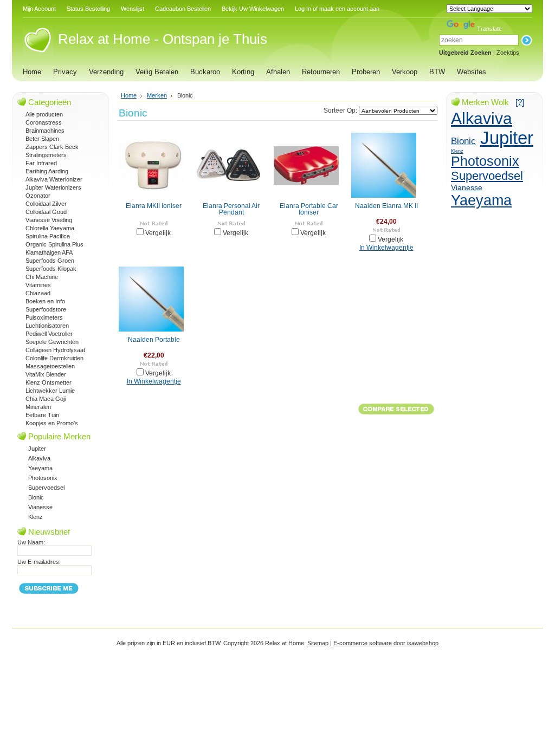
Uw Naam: (31, 542)
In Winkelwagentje (386, 247)
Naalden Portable (154, 339)
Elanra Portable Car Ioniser (309, 209)
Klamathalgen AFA (49, 252)
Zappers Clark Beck (52, 147)
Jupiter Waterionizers (53, 187)
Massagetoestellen (50, 366)
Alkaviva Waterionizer (53, 179)
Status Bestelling (88, 8)
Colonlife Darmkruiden (54, 358)
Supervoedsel (46, 487)
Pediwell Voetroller (49, 333)
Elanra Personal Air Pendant (231, 209)
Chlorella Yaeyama (49, 228)
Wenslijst (132, 8)
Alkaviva (39, 458)
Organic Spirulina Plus (54, 244)
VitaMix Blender (45, 374)
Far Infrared (41, 163)
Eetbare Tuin (42, 415)
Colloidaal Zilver (46, 203)
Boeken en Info (45, 301)
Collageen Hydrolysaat (55, 350)
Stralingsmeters (46, 155)
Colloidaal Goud (46, 212)
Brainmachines (44, 130)
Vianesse (40, 507)
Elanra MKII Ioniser (154, 206)
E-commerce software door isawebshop (385, 643)
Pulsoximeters (44, 317)
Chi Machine (41, 277)
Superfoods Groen (49, 260)
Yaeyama (40, 468)
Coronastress (43, 122)
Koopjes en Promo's (51, 423)
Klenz (35, 517)
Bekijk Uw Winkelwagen (253, 8)
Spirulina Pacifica (47, 236)
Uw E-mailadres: (39, 562)
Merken (157, 95)
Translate (489, 28)
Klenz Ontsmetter (48, 382)
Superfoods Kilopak (50, 268)
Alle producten (44, 114)
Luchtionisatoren (47, 325)
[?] (519, 102)
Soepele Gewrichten (52, 342)
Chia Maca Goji (45, 398)
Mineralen (38, 407)
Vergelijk (158, 233)
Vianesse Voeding (48, 220)
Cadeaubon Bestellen (183, 8)
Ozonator (37, 195)
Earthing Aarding (46, 171)
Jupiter (37, 448)
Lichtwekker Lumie (50, 390)
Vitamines (38, 285)
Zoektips (507, 52)
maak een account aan (349, 8)
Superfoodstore (45, 309)
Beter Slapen (42, 138)
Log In (303, 8)
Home (129, 95)
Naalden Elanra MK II (386, 206)
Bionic (36, 497)
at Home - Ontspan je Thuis (162, 39)
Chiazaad (37, 293)
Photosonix (42, 478)
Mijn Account (39, 8)
